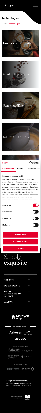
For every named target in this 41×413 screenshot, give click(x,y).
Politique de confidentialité (16, 381)
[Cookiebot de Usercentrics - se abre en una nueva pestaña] (29, 162)
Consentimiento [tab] (8, 168)
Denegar (20, 248)
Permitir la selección (20, 241)
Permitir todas (20, 234)
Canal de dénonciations (22, 386)
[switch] (36, 212)
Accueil (4, 24)
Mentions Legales (12, 383)
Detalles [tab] (20, 168)
